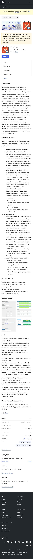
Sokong (5, 78)
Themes (19, 499)
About (3, 496)
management (28, 442)
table (30, 445)
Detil (4, 62)
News (3, 499)
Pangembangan (7, 74)
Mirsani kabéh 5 (27, 438)
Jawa (6, 538)
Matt (4, 525)
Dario (16, 52)
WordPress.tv (6, 518)
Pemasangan (6, 70)
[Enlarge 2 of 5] (14, 320)
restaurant (25, 445)
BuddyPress (6, 531)
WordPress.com (7, 523)
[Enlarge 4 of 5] (29, 311)
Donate (20, 515)
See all (29, 461)
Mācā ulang (6, 66)
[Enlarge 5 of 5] (29, 320)
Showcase (20, 496)
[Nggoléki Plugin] (17, 17)
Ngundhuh (5, 56)
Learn (3, 509)
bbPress (5, 528)
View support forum (7, 473)
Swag (19, 518)
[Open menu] (30, 2)
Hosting (4, 502)
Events (19, 512)
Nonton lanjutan (6, 450)
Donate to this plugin (7, 487)
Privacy (4, 504)
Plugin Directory (6, 7)
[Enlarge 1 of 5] (14, 303)
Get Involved (21, 509)
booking (22, 442)
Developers (5, 515)
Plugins (19, 502)
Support (4, 512)
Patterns (19, 504)
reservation (18, 445)
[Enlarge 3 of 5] (29, 303)
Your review (5, 461)
